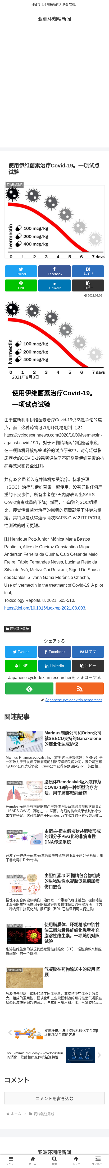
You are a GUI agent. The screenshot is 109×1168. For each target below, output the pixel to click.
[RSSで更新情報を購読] (80, 688)
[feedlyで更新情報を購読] (29, 688)
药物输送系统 (19, 629)
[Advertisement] (54, 92)
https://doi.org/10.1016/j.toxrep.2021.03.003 (44, 608)
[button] (88, 285)
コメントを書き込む (54, 1098)
